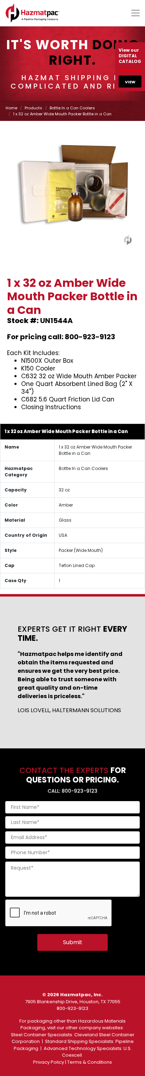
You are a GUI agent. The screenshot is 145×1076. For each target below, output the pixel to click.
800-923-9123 (72, 1008)
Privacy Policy (48, 1062)
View (130, 82)
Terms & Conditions (89, 1062)
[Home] (32, 13)
